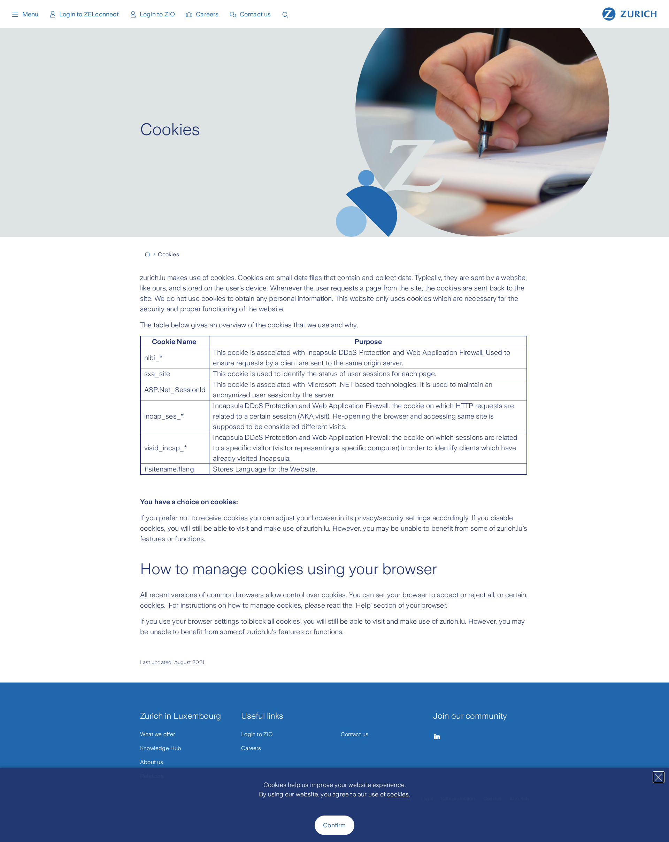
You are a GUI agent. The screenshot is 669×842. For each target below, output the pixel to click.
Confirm (334, 825)
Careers (207, 14)
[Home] (629, 13)
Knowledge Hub (161, 748)
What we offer (157, 734)
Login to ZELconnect (89, 14)
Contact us (255, 14)
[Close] (658, 777)
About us (151, 762)
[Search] (285, 14)
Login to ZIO (157, 14)
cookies (398, 794)
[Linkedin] (437, 736)
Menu (30, 14)
